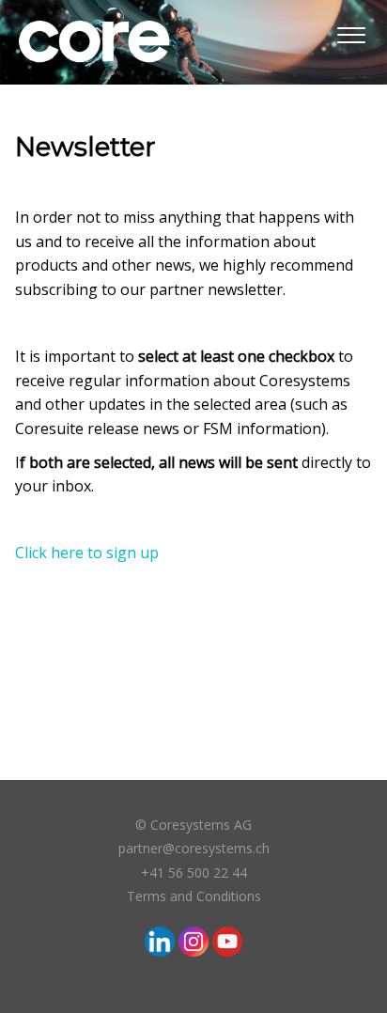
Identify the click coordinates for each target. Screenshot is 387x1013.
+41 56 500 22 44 (194, 872)
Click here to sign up (87, 552)
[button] (351, 32)
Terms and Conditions (194, 896)
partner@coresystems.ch (194, 848)
